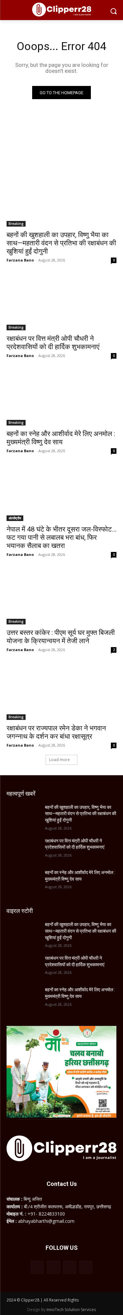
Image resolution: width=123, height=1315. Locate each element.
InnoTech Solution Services (71, 1309)
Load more (59, 759)
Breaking (16, 223)
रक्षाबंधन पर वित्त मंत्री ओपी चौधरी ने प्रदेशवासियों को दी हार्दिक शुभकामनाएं (53, 343)
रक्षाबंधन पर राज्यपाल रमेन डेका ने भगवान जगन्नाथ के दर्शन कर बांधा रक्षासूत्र (56, 732)
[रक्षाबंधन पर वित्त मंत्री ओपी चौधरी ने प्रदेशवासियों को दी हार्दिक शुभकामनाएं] (61, 302)
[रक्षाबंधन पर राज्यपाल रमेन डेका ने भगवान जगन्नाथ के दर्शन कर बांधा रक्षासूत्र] (61, 692)
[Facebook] (37, 1267)
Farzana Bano (20, 260)
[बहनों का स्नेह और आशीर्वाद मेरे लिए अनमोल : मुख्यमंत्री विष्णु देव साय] (61, 398)
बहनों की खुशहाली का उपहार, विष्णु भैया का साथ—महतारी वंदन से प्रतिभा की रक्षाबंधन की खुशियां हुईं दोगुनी (61, 243)
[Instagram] (53, 1267)
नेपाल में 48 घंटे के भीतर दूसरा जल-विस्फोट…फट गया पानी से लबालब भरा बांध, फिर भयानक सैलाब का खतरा (61, 537)
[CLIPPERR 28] (61, 9)
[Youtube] (85, 1267)
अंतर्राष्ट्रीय (15, 518)
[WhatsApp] (69, 1267)
